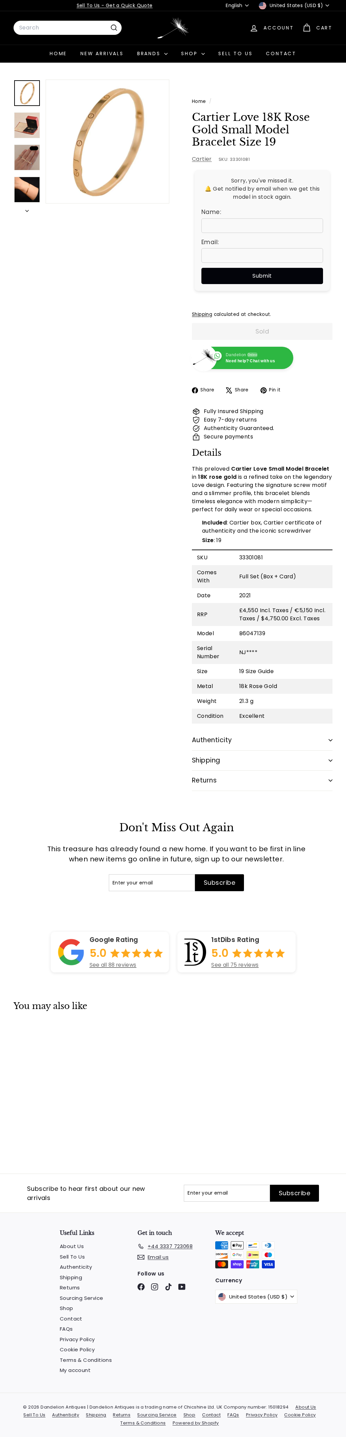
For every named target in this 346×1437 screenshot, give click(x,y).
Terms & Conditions (86, 1360)
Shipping (202, 314)
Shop (190, 53)
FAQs (66, 1328)
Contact (281, 53)
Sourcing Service (81, 1298)
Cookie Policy (77, 1349)
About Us (72, 1246)
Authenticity (212, 740)
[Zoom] (107, 141)
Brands (150, 53)
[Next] (27, 209)
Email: (210, 242)
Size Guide (260, 671)
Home (58, 53)
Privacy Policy (77, 1339)
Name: (211, 212)
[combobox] (68, 28)
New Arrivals (102, 53)
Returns (204, 780)
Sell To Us (235, 53)
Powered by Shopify (196, 1423)
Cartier (202, 159)
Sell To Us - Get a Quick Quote (115, 5)
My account (75, 1370)
